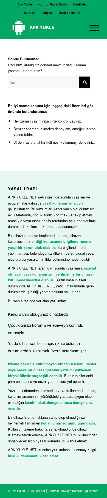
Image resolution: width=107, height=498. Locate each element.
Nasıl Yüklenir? (69, 12)
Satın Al (29, 12)
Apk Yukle (25, 4)
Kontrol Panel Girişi (52, 4)
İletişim (47, 12)
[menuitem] (25, 4)
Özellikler (80, 4)
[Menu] (91, 28)
